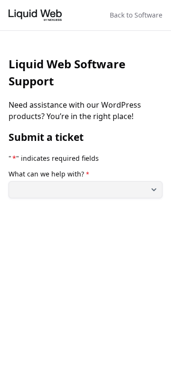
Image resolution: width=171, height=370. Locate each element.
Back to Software (136, 14)
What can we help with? (49, 174)
